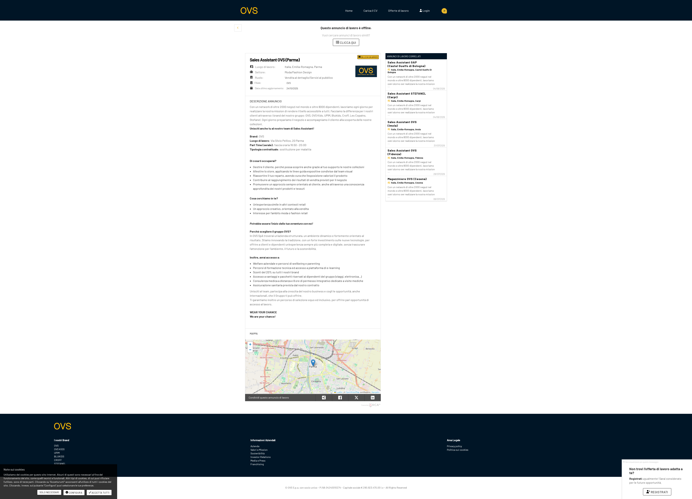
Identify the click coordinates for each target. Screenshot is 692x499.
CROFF (58, 460)
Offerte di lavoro (398, 10)
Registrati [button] (659, 492)
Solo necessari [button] (49, 492)
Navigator (376, 392)
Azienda (254, 446)
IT (444, 11)
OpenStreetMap (352, 392)
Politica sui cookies (457, 449)
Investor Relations (260, 456)
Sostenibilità (257, 453)
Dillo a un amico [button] (369, 57)
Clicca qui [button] (347, 42)
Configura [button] (75, 492)
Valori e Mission (259, 449)
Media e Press (257, 460)
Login (426, 10)
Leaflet (339, 392)
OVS (56, 445)
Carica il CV (370, 10)
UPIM (57, 452)
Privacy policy (454, 446)
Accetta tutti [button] (100, 492)
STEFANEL (60, 463)
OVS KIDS (59, 449)
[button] (237, 28)
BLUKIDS (59, 456)
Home (349, 10)
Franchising (257, 464)
